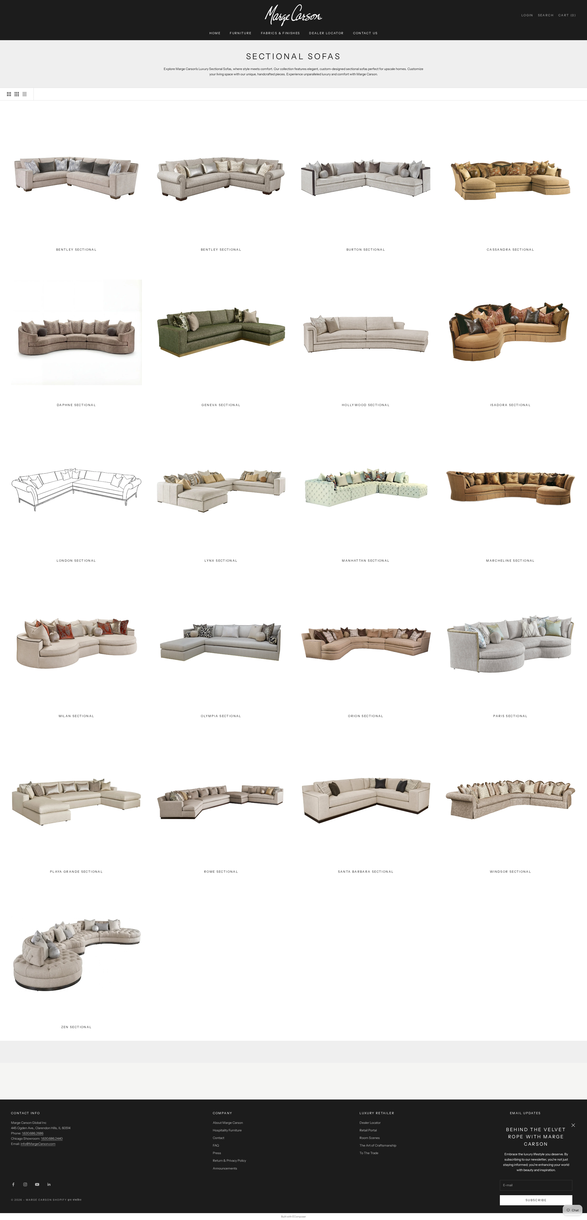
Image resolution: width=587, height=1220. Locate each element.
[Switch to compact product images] (24, 94)
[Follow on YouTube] (37, 1184)
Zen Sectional (76, 1027)
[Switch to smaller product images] (17, 94)
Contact (218, 1138)
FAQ (216, 1145)
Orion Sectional (366, 716)
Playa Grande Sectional (76, 871)
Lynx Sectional (221, 560)
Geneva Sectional (221, 405)
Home (215, 33)
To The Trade (369, 1153)
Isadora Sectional (510, 405)
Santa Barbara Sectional (366, 871)
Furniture (241, 33)
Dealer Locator (326, 33)
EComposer (299, 1216)
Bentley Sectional (76, 249)
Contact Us (365, 33)
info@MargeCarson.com (38, 1144)
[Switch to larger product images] (9, 94)
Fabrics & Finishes (280, 33)
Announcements (225, 1168)
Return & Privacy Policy (229, 1160)
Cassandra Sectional (510, 249)
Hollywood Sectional (366, 405)
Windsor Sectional (510, 871)
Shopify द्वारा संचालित (67, 1199)
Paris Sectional (510, 716)
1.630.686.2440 (52, 1138)
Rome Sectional (221, 871)
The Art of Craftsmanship (378, 1145)
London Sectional (76, 560)
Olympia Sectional (221, 716)
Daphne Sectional (76, 405)
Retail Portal (368, 1130)
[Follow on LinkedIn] (49, 1184)
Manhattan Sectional (366, 560)
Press (217, 1153)
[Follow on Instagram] (25, 1184)
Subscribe (536, 1200)
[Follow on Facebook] (13, 1184)
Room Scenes (370, 1138)
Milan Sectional (76, 716)
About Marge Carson (228, 1123)
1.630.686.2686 (32, 1133)
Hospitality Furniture (227, 1130)
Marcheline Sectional (510, 560)
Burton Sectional (365, 249)
